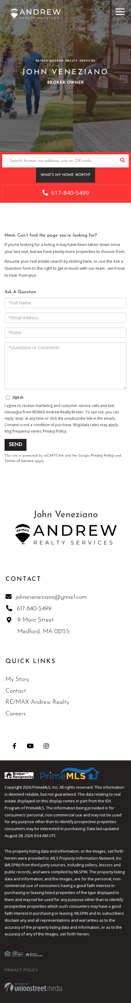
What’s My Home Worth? (65, 175)
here (87, 261)
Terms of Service (19, 460)
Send (15, 444)
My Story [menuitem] (17, 679)
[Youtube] (30, 746)
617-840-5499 (69, 193)
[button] (122, 160)
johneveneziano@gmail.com (51, 597)
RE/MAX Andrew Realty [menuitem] (37, 702)
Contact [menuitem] (15, 691)
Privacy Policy (54, 431)
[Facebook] (14, 746)
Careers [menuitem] (15, 714)
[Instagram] (46, 746)
